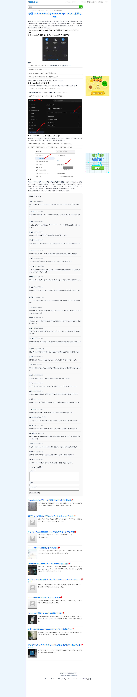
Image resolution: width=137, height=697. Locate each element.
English (83, 2)
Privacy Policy (62, 679)
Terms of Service (73, 679)
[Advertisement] (97, 49)
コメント (32, 471)
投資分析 (101, 2)
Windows (68, 2)
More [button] (106, 2)
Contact (53, 679)
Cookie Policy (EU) (85, 679)
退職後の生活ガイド (92, 2)
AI (78, 2)
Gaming (74, 2)
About (46, 679)
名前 (31, 483)
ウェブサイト (33, 487)
